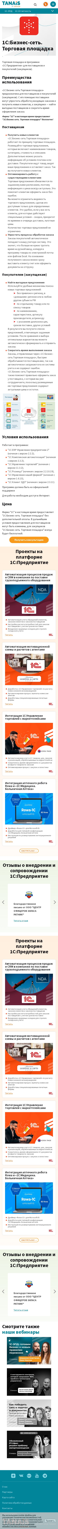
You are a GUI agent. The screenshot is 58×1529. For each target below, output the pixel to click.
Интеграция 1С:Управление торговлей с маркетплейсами (25, 717)
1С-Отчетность (23, 11)
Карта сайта (8, 1497)
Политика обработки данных (17, 1502)
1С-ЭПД (8, 11)
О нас (4, 1486)
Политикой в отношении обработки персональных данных (19, 1525)
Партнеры (7, 1492)
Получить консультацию (29, 539)
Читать (9, 634)
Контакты (7, 1508)
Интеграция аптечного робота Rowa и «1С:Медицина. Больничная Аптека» (26, 786)
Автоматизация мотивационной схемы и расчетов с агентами (27, 648)
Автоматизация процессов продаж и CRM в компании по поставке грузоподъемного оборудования (29, 577)
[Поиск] (35, 4)
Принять (50, 1520)
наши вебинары (20, 1332)
